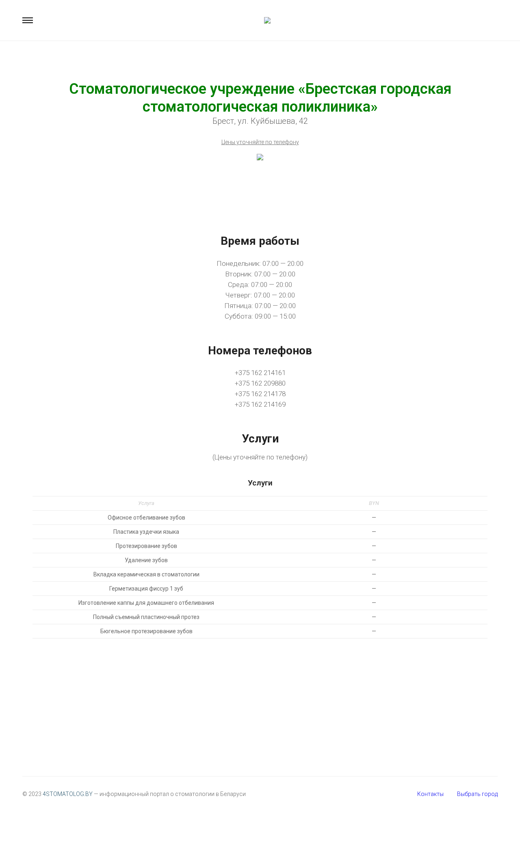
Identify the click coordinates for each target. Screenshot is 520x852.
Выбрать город (477, 794)
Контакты (430, 794)
